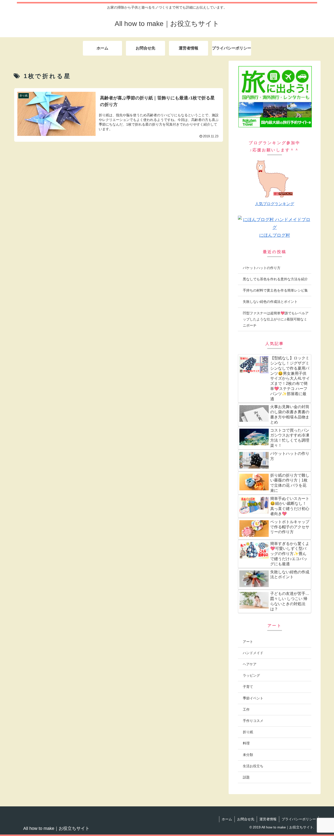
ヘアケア (249, 664)
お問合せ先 (245, 819)
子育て (248, 687)
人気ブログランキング (274, 203)
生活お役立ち (253, 766)
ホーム (227, 819)
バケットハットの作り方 (261, 268)
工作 (246, 709)
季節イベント (253, 698)
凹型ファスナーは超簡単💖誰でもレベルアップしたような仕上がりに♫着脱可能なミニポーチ (276, 319)
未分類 (248, 755)
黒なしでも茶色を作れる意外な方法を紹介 (275, 279)
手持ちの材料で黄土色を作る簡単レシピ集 (275, 290)
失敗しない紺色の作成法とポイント (270, 302)
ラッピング (251, 675)
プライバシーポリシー (299, 819)
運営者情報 (268, 819)
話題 (246, 777)
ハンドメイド (253, 653)
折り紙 (248, 732)
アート (248, 642)
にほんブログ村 (274, 235)
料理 (246, 743)
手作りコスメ (253, 721)
